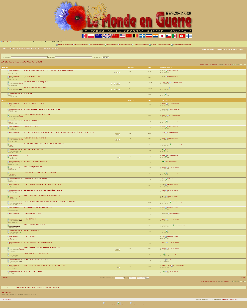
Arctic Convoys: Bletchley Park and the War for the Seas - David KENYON (50, 201)
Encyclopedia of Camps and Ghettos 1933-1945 (40, 172)
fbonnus (11, 72)
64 (114, 83)
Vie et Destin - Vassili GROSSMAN (35, 178)
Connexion (5, 55)
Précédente (5, 277)
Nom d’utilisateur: (6, 57)
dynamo (164, 230)
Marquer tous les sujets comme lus (233, 49)
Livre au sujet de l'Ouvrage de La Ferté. (38, 225)
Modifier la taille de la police (244, 48)
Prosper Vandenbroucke (15, 226)
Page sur (227, 64)
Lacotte (163, 207)
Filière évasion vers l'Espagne (35, 138)
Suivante (243, 277)
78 (118, 89)
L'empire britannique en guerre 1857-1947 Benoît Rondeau (44, 144)
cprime (10, 168)
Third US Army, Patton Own (33, 167)
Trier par (126, 277)
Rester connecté (98, 57)
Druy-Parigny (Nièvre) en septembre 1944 (38, 207)
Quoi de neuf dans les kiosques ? (36, 82)
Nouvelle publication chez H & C (35, 161)
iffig (20, 151)
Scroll (239, 302)
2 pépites (27, 155)
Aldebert (21, 116)
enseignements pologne (32, 213)
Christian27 (164, 115)
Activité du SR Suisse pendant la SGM (37, 115)
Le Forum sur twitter (125, 304)
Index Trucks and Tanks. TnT (34, 76)
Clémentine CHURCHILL (31, 126)
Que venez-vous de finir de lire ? (35, 88)
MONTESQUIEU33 (13, 266)
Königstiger (21, 249)
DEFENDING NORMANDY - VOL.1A (34, 103)
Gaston (163, 236)
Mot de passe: (51, 57)
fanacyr (11, 110)
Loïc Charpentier (165, 144)
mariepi (10, 133)
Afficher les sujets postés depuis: (107, 277)
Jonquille (21, 139)
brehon (163, 132)
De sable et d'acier (30, 219)
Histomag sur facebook (138, 304)
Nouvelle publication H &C (33, 230)
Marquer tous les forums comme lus (212, 49)
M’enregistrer (14, 55)
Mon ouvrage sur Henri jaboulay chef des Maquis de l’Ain (44, 265)
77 (116, 89)
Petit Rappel (28, 93)
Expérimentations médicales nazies (36, 259)
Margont (163, 138)
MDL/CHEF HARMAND (167, 225)
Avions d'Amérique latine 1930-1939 (36, 253)
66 (118, 83)
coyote (10, 185)
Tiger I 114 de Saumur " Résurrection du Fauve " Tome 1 (43, 248)
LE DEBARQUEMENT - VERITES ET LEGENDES (38, 242)
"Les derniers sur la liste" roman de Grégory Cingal (43, 190)
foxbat (10, 145)
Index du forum (7, 48)
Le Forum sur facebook (111, 304)
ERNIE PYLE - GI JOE (30, 236)
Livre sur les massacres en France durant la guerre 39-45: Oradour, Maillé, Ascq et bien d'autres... (59, 132)
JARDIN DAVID (165, 82)
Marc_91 (164, 173)
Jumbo (20, 89)
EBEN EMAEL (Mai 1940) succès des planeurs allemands (43, 184)
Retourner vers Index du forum (9, 285)
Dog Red (21, 83)
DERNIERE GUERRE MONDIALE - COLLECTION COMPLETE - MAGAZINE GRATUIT (48, 70)
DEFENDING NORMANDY (31, 120)
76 (114, 89)
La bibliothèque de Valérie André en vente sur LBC (42, 109)
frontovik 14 (22, 77)
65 (116, 83)
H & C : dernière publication (33, 149)
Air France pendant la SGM (33, 271)
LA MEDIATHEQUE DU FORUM (21, 48)
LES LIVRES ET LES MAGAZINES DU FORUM (44, 48)
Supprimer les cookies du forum (230, 299)
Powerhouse (12, 174)
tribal (20, 157)
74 (245, 64)
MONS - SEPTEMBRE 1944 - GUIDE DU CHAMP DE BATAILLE (42, 196)
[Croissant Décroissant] (143, 277)
